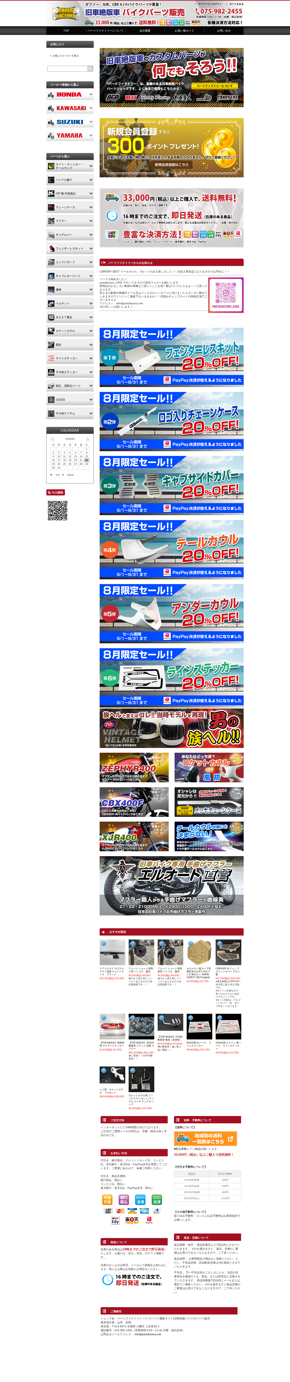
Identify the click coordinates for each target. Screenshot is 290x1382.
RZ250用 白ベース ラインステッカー (199, 1044)
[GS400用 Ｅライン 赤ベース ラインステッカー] (228, 1037)
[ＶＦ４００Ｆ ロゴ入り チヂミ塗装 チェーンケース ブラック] (112, 963)
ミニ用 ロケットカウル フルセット (111, 1091)
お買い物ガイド (184, 30)
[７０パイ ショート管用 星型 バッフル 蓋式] (170, 963)
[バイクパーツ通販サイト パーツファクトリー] (66, 19)
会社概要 (145, 30)
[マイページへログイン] (172, 176)
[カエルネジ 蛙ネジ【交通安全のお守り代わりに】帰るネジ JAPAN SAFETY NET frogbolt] (199, 963)
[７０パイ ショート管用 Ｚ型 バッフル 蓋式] (141, 963)
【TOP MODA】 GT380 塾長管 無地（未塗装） (170, 1038)
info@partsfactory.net (148, 1334)
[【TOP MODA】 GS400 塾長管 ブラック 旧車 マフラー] (141, 1037)
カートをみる (236, 4)
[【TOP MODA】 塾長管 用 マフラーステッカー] (112, 1037)
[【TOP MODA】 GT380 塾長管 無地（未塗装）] (170, 1029)
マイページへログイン (210, 4)
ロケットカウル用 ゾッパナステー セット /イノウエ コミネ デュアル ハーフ (141, 1100)
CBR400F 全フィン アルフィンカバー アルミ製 (228, 971)
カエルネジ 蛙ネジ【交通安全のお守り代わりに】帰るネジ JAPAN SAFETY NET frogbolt (199, 973)
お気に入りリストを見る (66, 55)
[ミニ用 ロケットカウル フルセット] (112, 1081)
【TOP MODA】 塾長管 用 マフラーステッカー (112, 1044)
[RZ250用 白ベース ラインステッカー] (199, 1037)
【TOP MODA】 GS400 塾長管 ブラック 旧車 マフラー (141, 1045)
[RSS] (55, 493)
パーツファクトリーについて (105, 30)
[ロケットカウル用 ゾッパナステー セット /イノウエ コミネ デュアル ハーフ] (141, 1090)
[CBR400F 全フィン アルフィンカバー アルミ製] (228, 963)
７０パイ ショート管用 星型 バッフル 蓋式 (171, 970)
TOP (66, 30)
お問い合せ (224, 30)
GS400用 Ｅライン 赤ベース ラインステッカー (228, 1045)
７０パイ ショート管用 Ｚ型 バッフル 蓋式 (142, 970)
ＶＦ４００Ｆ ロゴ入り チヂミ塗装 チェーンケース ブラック (112, 971)
